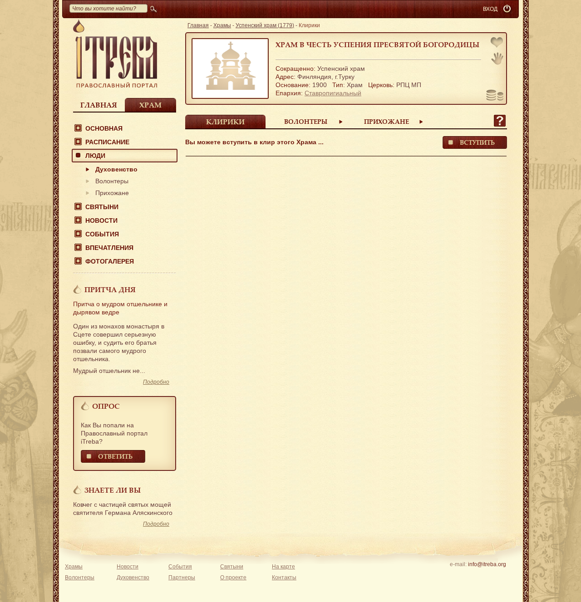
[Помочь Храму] (495, 96)
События (102, 234)
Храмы (222, 25)
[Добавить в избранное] (497, 43)
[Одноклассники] (501, 576)
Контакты (284, 577)
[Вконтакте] (459, 576)
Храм (150, 105)
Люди (95, 155)
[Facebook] (473, 576)
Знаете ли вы (112, 490)
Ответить (115, 456)
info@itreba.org (487, 564)
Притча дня (110, 289)
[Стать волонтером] (497, 58)
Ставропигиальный (333, 93)
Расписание (107, 142)
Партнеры (181, 577)
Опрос (106, 406)
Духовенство (116, 169)
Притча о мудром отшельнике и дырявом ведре (120, 308)
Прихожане (112, 192)
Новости (101, 220)
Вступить (477, 142)
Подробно (156, 382)
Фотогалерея (109, 261)
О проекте (233, 577)
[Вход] (507, 9)
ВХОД (490, 9)
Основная (104, 128)
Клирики (225, 122)
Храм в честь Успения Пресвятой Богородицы (377, 44)
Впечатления (109, 247)
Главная (98, 105)
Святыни (101, 206)
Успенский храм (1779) (265, 25)
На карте (283, 566)
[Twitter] (487, 576)
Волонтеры (111, 181)
